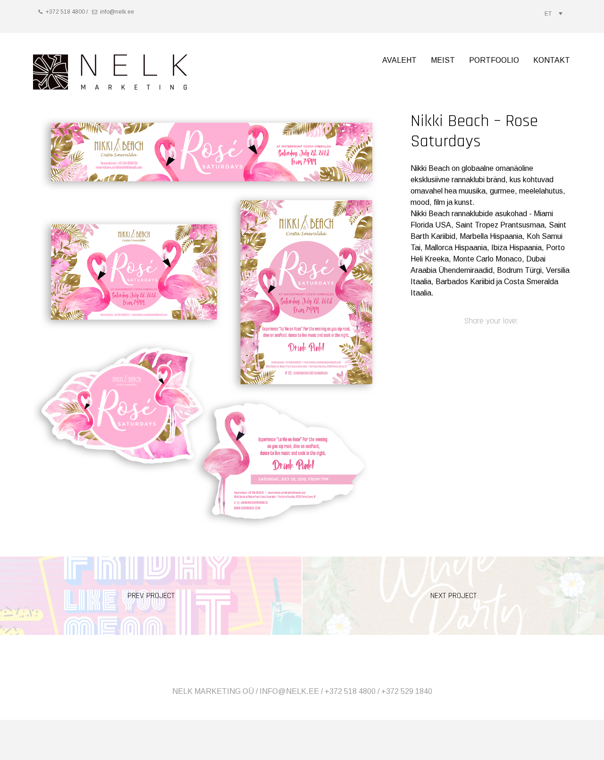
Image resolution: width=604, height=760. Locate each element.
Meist (443, 60)
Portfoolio (494, 60)
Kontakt (551, 60)
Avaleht (399, 60)
